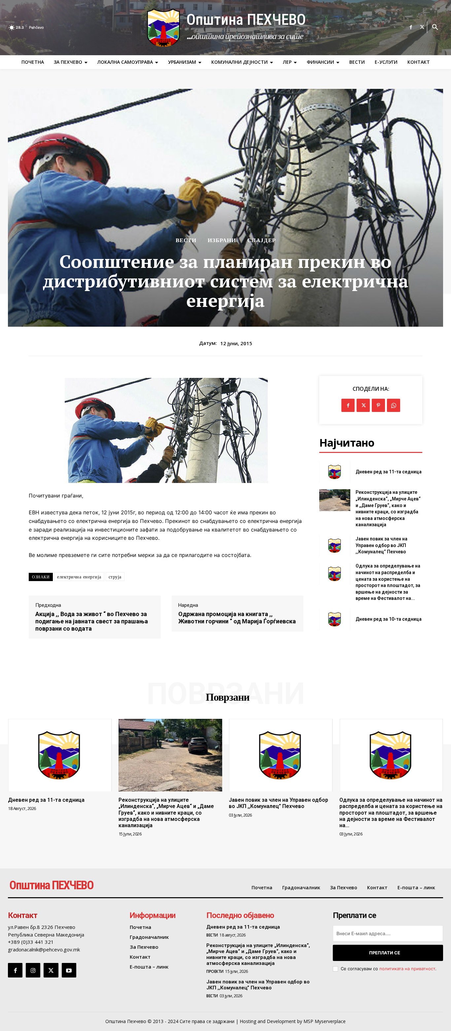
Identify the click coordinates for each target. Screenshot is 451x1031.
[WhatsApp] (393, 405)
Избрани (222, 240)
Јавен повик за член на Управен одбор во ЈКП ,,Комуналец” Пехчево (381, 545)
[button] (435, 27)
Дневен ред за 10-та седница (389, 619)
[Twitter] (422, 27)
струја (115, 576)
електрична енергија (79, 576)
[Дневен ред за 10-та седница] (334, 619)
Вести (186, 240)
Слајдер (261, 240)
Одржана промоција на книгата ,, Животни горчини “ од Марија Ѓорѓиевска (237, 617)
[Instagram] (33, 970)
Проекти (215, 971)
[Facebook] (411, 27)
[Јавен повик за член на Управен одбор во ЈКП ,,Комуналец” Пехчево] (334, 545)
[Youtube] (69, 970)
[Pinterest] (378, 405)
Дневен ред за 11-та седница (389, 471)
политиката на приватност (407, 968)
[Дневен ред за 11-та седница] (334, 472)
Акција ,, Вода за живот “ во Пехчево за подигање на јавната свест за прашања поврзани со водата (91, 621)
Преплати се (384, 952)
